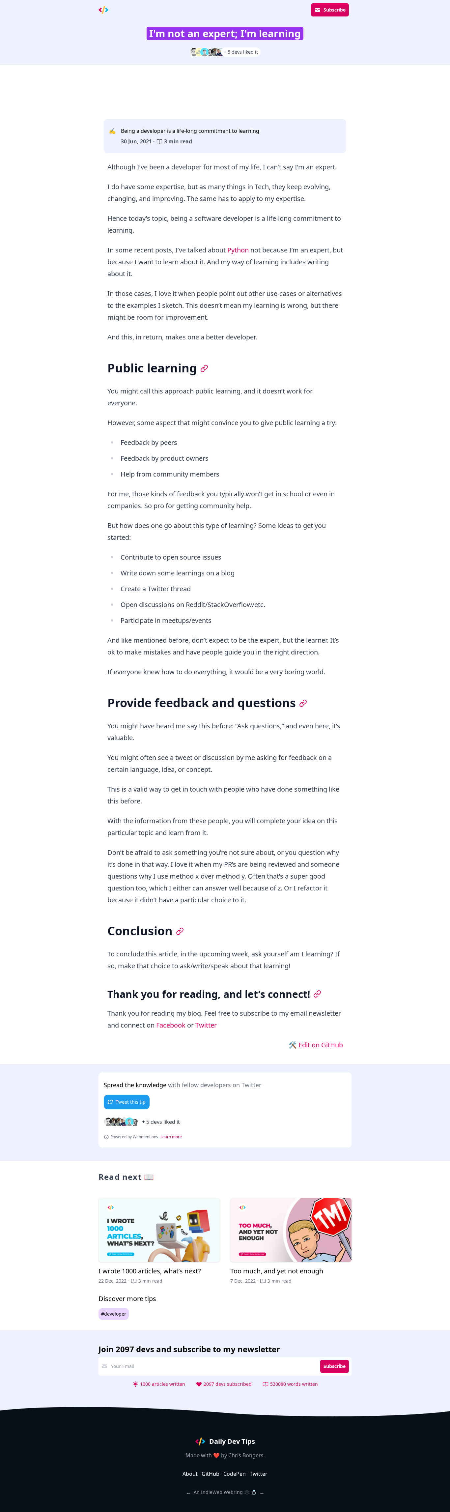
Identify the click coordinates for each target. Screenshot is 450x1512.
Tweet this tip (131, 1102)
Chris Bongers (246, 1455)
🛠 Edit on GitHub (316, 1044)
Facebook (170, 1025)
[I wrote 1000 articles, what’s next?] (159, 1241)
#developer (113, 1314)
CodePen (234, 1473)
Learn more (171, 1137)
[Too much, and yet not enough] (291, 1241)
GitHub (210, 1473)
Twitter (206, 1025)
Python (238, 250)
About (190, 1473)
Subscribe (334, 10)
